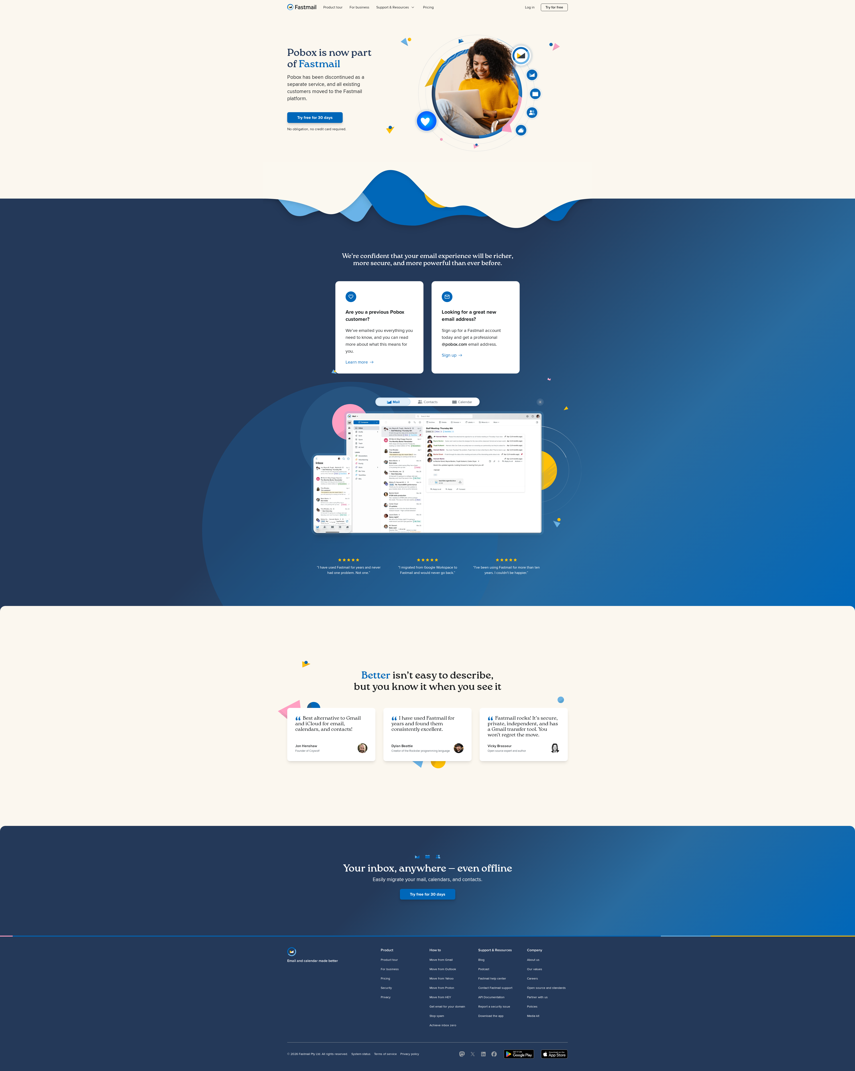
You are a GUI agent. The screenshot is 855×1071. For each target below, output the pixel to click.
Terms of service (385, 1054)
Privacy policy (409, 1054)
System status (360, 1054)
